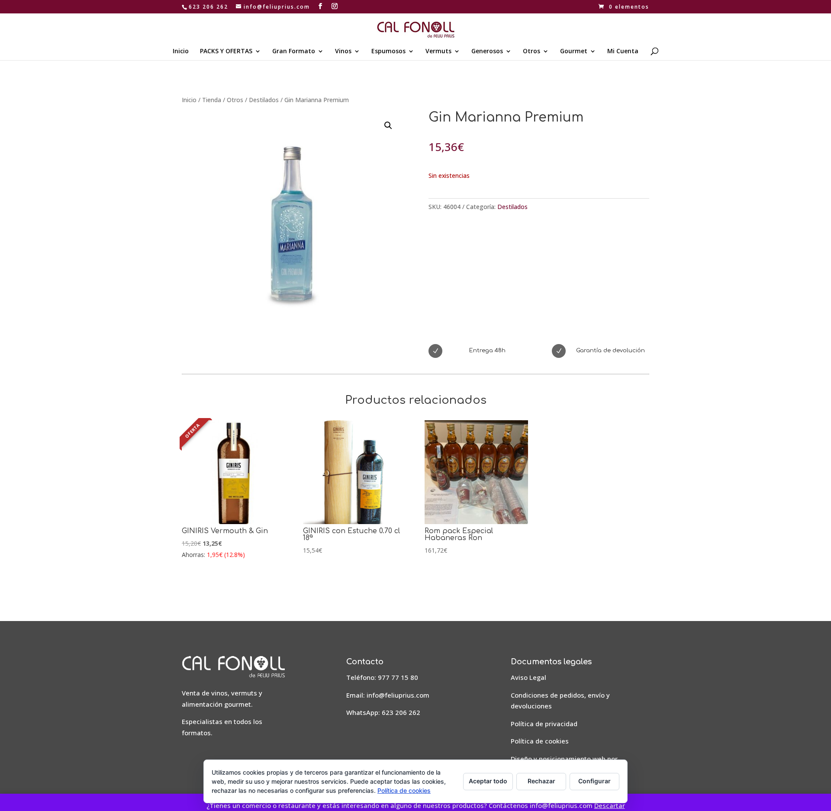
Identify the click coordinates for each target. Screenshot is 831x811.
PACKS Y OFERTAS (226, 51)
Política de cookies (540, 741)
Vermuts (438, 51)
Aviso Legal (528, 677)
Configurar (594, 781)
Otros (531, 51)
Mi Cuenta (622, 51)
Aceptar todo (488, 781)
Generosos (487, 51)
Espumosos (388, 51)
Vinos (343, 51)
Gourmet (573, 51)
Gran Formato (293, 51)
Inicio (181, 51)
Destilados (264, 100)
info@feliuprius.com (398, 695)
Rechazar (541, 781)
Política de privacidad (544, 723)
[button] (388, 125)
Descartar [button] (609, 805)
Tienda (211, 100)
